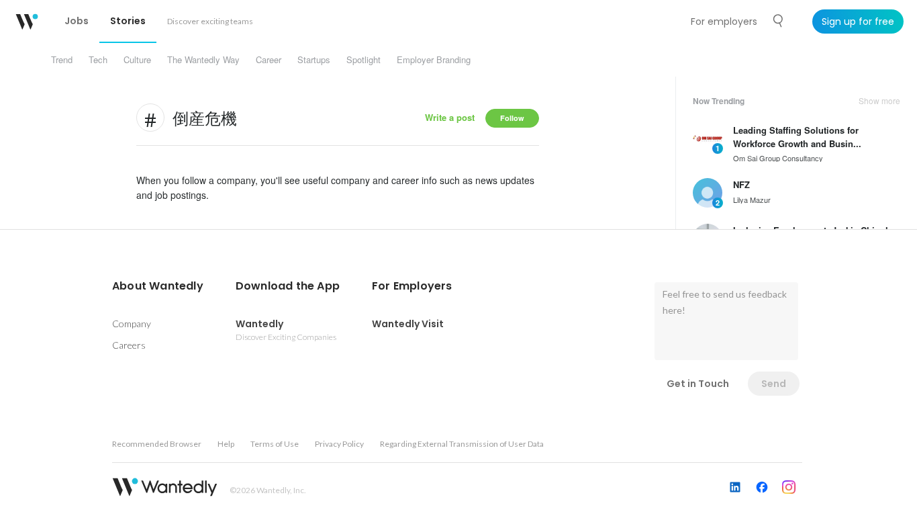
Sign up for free (858, 21)
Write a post (450, 117)
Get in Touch (698, 383)
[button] (157, 286)
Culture (137, 59)
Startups (313, 59)
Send (773, 383)
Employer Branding (434, 59)
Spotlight (363, 59)
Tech (98, 59)
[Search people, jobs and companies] (778, 20)
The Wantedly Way (203, 59)
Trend (62, 59)
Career (268, 59)
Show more (879, 101)
